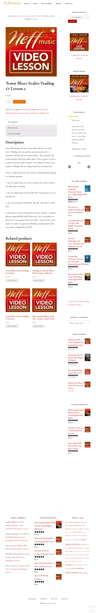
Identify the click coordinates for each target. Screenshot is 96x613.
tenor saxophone (31, 113)
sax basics (74, 561)
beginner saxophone (78, 529)
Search (72, 21)
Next (88, 166)
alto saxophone (75, 522)
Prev (69, 166)
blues (85, 529)
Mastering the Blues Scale (80, 551)
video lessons (83, 573)
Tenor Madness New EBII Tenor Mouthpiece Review (18, 557)
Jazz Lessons (26, 16)
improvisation (77, 540)
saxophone (69, 564)
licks (74, 551)
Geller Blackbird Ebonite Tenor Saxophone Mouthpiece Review (17, 525)
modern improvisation (81, 554)
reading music (68, 561)
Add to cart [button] (12, 280)
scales (75, 565)
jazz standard (86, 548)
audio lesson (73, 526)
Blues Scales (36, 16)
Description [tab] (13, 122)
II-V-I (72, 540)
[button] (53, 31)
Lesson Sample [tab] (14, 133)
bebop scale (81, 526)
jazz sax (21, 113)
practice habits (86, 558)
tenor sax (67, 568)
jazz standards (69, 551)
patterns (70, 558)
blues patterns (70, 532)
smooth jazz (79, 565)
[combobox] (79, 322)
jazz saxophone (79, 548)
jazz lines (83, 544)
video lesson (71, 572)
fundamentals (68, 539)
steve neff (84, 565)
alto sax (67, 522)
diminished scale (68, 535)
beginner (68, 529)
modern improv (72, 554)
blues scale (40, 109)
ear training (83, 535)
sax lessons (80, 561)
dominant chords (76, 535)
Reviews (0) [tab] (12, 127)
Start (78, 162)
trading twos (44, 113)
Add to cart (19, 101)
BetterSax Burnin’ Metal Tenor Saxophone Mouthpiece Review (18, 569)
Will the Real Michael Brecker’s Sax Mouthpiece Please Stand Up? (17, 537)
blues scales (83, 532)
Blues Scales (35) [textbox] (78, 323)
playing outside (77, 558)
